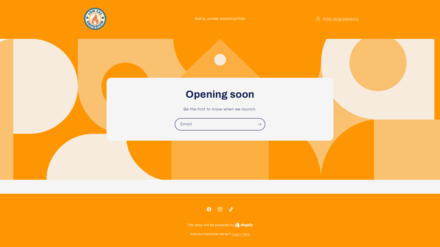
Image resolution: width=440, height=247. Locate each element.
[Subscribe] (259, 124)
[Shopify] (244, 225)
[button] (337, 19)
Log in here (241, 234)
